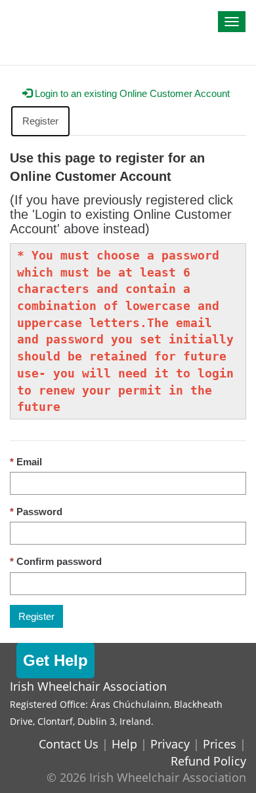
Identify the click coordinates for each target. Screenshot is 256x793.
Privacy (170, 744)
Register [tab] (40, 120)
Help (124, 744)
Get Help (55, 660)
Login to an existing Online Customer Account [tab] (131, 93)
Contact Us (68, 744)
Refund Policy (208, 761)
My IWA (36, 14)
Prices (219, 744)
